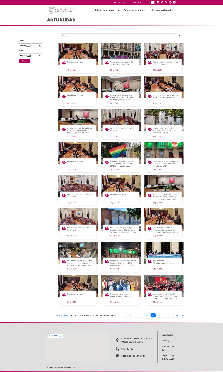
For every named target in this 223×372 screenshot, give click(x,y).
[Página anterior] (125, 315)
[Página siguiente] (182, 315)
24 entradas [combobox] (62, 315)
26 (148, 315)
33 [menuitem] (177, 315)
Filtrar (24, 61)
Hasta (21, 50)
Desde (21, 40)
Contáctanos (121, 2)
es (153, 2)
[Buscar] (179, 35)
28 (159, 315)
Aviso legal (166, 340)
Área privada (137, 2)
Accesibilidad (167, 335)
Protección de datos (168, 348)
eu (149, 2)
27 (154, 315)
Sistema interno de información (168, 357)
